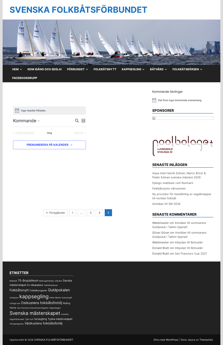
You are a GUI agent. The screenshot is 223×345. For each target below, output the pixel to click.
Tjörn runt (29, 319)
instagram (14, 298)
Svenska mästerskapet (35, 313)
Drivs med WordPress (166, 339)
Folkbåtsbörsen (188, 70)
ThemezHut (206, 339)
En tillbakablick (35, 285)
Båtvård (160, 70)
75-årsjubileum (28, 280)
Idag (49, 132)
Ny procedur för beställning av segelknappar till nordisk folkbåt (181, 196)
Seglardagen (55, 308)
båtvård (58, 281)
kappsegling (34, 296)
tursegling (40, 319)
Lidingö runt (15, 303)
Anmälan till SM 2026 (166, 204)
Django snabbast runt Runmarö (172, 183)
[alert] (182, 100)
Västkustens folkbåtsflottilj (43, 323)
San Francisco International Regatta (32, 308)
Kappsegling (135, 70)
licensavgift (67, 298)
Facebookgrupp (24, 78)
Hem (18, 70)
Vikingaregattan (17, 324)
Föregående (55, 212)
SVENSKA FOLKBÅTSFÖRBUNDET (78, 10)
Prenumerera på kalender (47, 144)
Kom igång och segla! (45, 69)
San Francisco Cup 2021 (191, 253)
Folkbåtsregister (38, 290)
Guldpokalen (59, 290)
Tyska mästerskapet (60, 319)
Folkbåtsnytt (105, 69)
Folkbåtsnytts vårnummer (169, 188)
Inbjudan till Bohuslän (189, 242)
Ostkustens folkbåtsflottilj (41, 303)
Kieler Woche (55, 298)
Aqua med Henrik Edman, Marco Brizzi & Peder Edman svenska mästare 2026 (179, 175)
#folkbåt (13, 281)
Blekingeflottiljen (46, 281)
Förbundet (79, 70)
